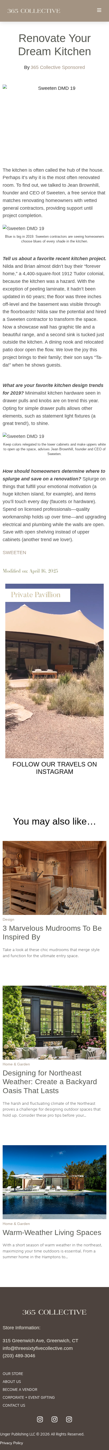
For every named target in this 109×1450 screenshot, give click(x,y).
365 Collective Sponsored (58, 67)
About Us (12, 1382)
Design (8, 919)
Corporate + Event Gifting (29, 1398)
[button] (99, 10)
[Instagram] (40, 1419)
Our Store (13, 1374)
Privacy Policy (11, 1443)
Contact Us (14, 1406)
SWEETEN (14, 552)
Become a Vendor (20, 1390)
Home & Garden (16, 1064)
